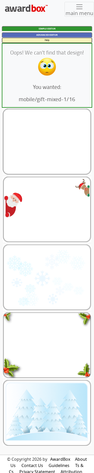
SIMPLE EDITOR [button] (47, 28)
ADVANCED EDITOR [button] (47, 35)
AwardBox (60, 459)
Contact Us (32, 465)
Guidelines (59, 465)
